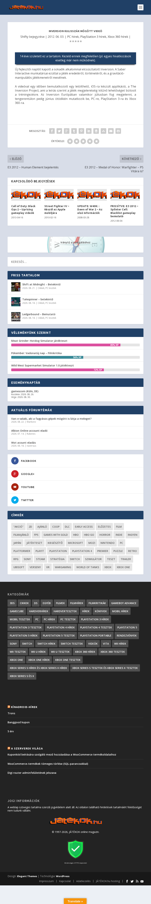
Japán (17, 543)
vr (48, 567)
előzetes (104, 526)
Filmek (60, 603)
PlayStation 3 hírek (93, 37)
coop (55, 526)
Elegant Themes (27, 876)
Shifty (24, 37)
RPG (15, 559)
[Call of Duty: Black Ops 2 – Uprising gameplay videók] (26, 195)
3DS (12, 603)
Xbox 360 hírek (118, 37)
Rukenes (31, 433)
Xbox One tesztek (67, 660)
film (119, 526)
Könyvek (101, 611)
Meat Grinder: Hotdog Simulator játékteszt (39, 340)
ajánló (42, 526)
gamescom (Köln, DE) (24, 391)
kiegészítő (55, 543)
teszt (111, 559)
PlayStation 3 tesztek (26, 627)
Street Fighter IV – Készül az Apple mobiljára (56, 209)
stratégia (57, 559)
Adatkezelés (83, 881)
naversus (31, 445)
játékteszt (34, 543)
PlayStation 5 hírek (24, 635)
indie (119, 534)
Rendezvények (127, 635)
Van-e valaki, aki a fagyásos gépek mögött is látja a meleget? (51, 418)
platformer (21, 551)
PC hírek (73, 37)
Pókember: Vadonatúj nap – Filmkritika (36, 353)
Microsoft (75, 543)
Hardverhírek (38, 611)
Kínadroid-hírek (24, 707)
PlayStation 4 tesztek (96, 627)
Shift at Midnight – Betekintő (41, 284)
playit (40, 551)
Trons (11, 713)
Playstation (58, 551)
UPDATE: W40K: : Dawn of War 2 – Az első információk (89, 209)
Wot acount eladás (23, 442)
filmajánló (21, 534)
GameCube (17, 611)
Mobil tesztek (20, 619)
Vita (106, 643)
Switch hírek (46, 643)
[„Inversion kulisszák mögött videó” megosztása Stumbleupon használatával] (103, 131)
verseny (35, 567)
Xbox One (123, 567)
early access (84, 526)
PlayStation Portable (95, 635)
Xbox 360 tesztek (113, 651)
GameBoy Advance (123, 603)
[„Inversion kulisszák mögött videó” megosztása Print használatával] (118, 131)
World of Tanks (87, 567)
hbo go (89, 534)
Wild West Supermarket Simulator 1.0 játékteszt (42, 365)
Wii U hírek (38, 651)
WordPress (62, 876)
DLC (67, 526)
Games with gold (56, 534)
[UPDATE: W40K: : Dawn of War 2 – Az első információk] (92, 195)
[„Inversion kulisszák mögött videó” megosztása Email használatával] (111, 131)
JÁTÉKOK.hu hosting (108, 881)
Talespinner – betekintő (37, 299)
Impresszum (46, 881)
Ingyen (132, 534)
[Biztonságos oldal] (75, 859)
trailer (126, 559)
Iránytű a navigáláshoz (75, 242)
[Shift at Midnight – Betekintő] (15, 286)
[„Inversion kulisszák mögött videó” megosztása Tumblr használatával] (74, 131)
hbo (76, 534)
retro (132, 551)
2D (30, 526)
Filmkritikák (97, 603)
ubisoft (18, 567)
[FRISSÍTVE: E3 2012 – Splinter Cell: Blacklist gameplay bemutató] (125, 195)
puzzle (118, 551)
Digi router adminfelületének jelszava (32, 772)
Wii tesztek (18, 651)
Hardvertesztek (65, 611)
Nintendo (108, 543)
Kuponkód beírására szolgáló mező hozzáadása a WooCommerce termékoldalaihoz (62, 754)
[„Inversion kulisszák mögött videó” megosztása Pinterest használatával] (81, 131)
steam (40, 559)
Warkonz (31, 421)
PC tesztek (50, 288)
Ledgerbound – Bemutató (38, 314)
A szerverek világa (27, 748)
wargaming (63, 567)
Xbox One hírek (39, 660)
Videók (93, 643)
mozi (91, 543)
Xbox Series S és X (22, 676)
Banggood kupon (19, 722)
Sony (27, 559)
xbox (107, 567)
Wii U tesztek (60, 651)
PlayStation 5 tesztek (59, 635)
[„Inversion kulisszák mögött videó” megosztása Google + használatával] (66, 131)
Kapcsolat (65, 881)
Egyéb (47, 603)
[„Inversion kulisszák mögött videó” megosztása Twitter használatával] (59, 131)
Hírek (85, 611)
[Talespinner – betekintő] (15, 301)
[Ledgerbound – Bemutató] (15, 316)
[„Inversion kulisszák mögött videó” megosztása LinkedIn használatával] (88, 131)
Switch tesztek (72, 643)
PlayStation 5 (127, 627)
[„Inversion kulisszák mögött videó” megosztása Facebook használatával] (52, 131)
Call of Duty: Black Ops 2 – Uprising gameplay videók (23, 209)
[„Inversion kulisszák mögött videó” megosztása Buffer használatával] (96, 131)
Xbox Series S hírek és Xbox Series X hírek (38, 668)
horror (104, 534)
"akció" (18, 526)
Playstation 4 (82, 551)
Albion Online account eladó (29, 430)
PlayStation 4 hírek (61, 627)
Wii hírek (120, 643)
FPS (36, 534)
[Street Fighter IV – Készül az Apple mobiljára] (59, 195)
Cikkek (41, 288)
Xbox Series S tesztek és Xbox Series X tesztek (105, 668)
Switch (75, 559)
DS (35, 603)
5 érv (11, 731)
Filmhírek (76, 603)
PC (121, 543)
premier (102, 551)
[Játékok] (75, 824)
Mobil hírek (120, 611)
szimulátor (93, 559)
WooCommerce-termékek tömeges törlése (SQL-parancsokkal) (48, 763)
